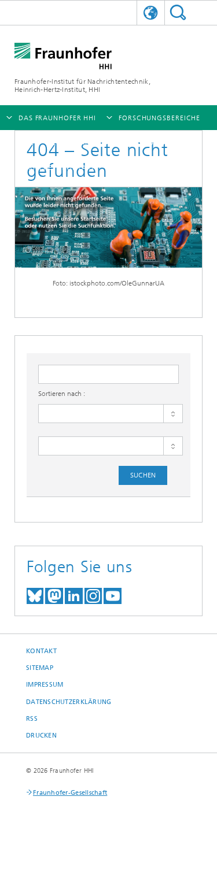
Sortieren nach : (61, 394)
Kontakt (41, 651)
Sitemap (39, 668)
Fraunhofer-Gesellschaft (70, 793)
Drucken (41, 735)
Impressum (44, 684)
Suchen (178, 12)
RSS (32, 719)
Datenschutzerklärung (69, 702)
